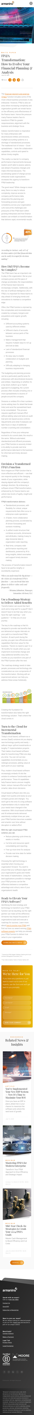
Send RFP (6, 1306)
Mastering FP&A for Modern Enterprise (16, 1164)
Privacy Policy (7, 1342)
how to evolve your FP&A (16, 925)
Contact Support (8, 1333)
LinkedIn (14, 80)
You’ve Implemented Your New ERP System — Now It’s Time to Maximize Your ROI (17, 1093)
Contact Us (6, 1303)
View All (15, 1262)
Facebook (18, 80)
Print (22, 80)
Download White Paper (13, 942)
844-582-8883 (14, 1299)
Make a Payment (8, 1337)
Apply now (16, 1322)
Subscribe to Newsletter (11, 1310)
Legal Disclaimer (8, 1346)
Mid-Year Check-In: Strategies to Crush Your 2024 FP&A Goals (16, 1230)
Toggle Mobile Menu (31, 3)
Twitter (10, 80)
